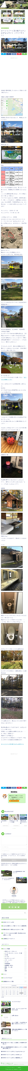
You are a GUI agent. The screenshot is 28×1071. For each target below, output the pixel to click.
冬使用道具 (15, 963)
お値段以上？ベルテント (9, 938)
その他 (15, 954)
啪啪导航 (18, 1057)
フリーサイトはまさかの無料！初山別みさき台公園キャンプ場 (14, 934)
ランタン (15, 961)
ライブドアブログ (14, 977)
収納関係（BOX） (15, 965)
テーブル (15, 956)
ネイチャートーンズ (15, 958)
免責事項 (19, 1067)
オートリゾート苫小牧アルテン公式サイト (12, 744)
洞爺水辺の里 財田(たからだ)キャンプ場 (13, 929)
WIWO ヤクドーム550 (8, 922)
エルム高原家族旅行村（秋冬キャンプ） (12, 1047)
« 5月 (2, 997)
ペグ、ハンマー (15, 960)
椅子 (15, 968)
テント (14, 974)
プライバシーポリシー (11, 1067)
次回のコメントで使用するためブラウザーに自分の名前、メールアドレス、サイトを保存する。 (13, 855)
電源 (15, 970)
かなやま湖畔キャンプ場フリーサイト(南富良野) (15, 925)
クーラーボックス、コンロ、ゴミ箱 (15, 953)
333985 (17, 1054)
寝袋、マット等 (15, 967)
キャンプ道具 (14, 948)
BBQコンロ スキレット (15, 951)
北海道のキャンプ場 (5, 28)
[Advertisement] (14, 73)
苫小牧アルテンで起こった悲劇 (10, 1042)
